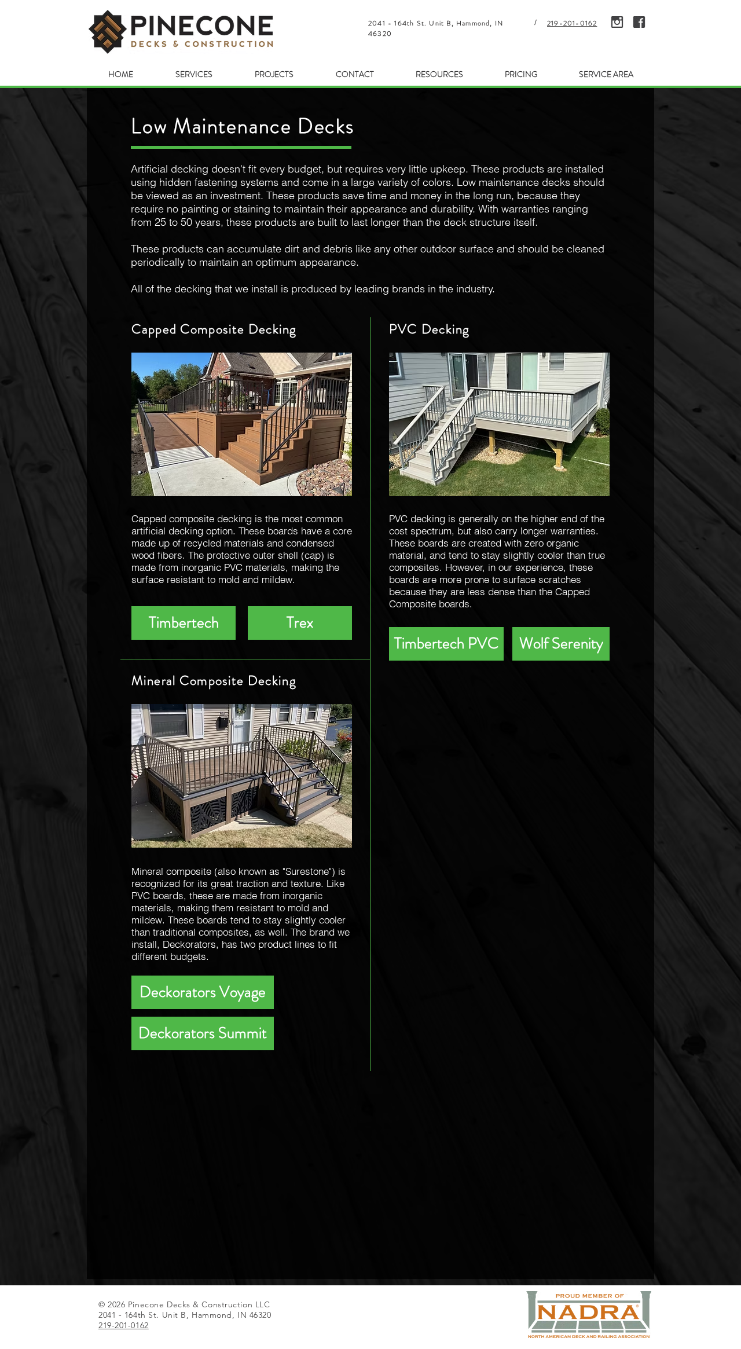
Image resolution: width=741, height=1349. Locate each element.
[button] (193, 74)
